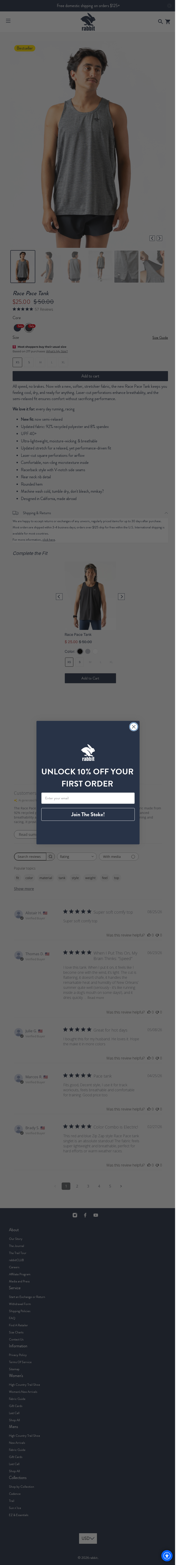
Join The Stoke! (86, 814)
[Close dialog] (132, 727)
